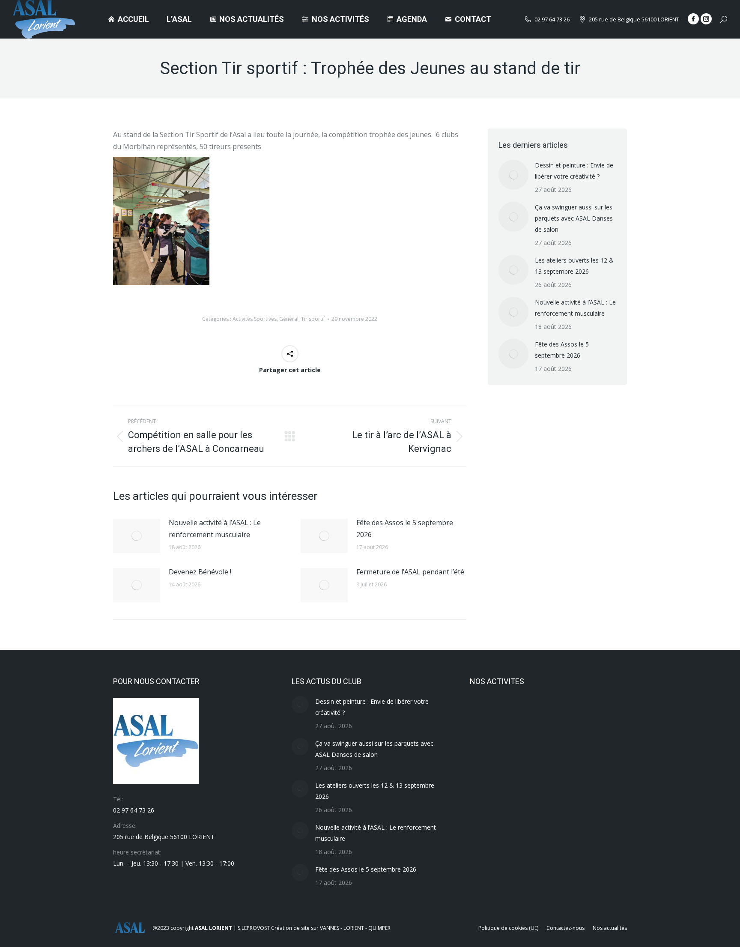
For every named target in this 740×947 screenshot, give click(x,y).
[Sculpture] (552, 714)
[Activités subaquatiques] (552, 879)
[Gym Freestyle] (519, 813)
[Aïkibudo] (519, 879)
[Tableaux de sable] (519, 714)
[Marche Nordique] (486, 780)
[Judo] (552, 780)
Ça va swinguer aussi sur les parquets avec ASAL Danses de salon (574, 218)
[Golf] (486, 846)
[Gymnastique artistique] (486, 813)
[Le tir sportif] (519, 780)
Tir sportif (313, 319)
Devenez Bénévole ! (200, 572)
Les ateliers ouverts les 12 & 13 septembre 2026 (574, 265)
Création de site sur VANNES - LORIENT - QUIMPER (331, 928)
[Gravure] (585, 813)
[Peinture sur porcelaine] (585, 747)
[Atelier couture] (486, 879)
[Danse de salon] (552, 846)
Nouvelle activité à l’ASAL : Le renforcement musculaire (215, 528)
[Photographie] (552, 747)
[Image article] (136, 536)
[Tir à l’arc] (486, 714)
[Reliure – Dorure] (486, 747)
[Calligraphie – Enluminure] (585, 846)
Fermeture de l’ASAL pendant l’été (410, 572)
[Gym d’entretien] (552, 813)
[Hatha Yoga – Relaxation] (585, 780)
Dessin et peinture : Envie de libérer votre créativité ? (574, 170)
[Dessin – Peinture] (519, 846)
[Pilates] (519, 747)
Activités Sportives (255, 319)
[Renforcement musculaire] (585, 714)
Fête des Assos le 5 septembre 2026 (404, 528)
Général (288, 319)
